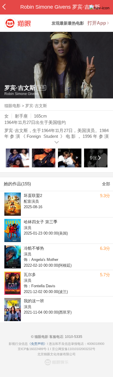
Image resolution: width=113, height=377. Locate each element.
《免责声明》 (37, 343)
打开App (97, 23)
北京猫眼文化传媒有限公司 (56, 354)
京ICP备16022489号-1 (33, 349)
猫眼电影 (12, 105)
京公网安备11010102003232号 (73, 349)
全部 (106, 184)
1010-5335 (73, 337)
